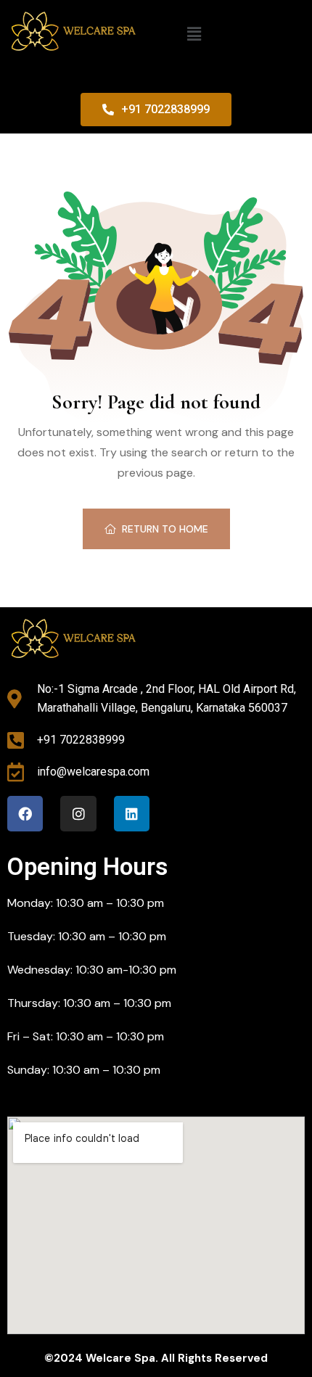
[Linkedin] (131, 813)
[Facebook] (25, 813)
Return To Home (165, 528)
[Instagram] (78, 813)
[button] (194, 34)
